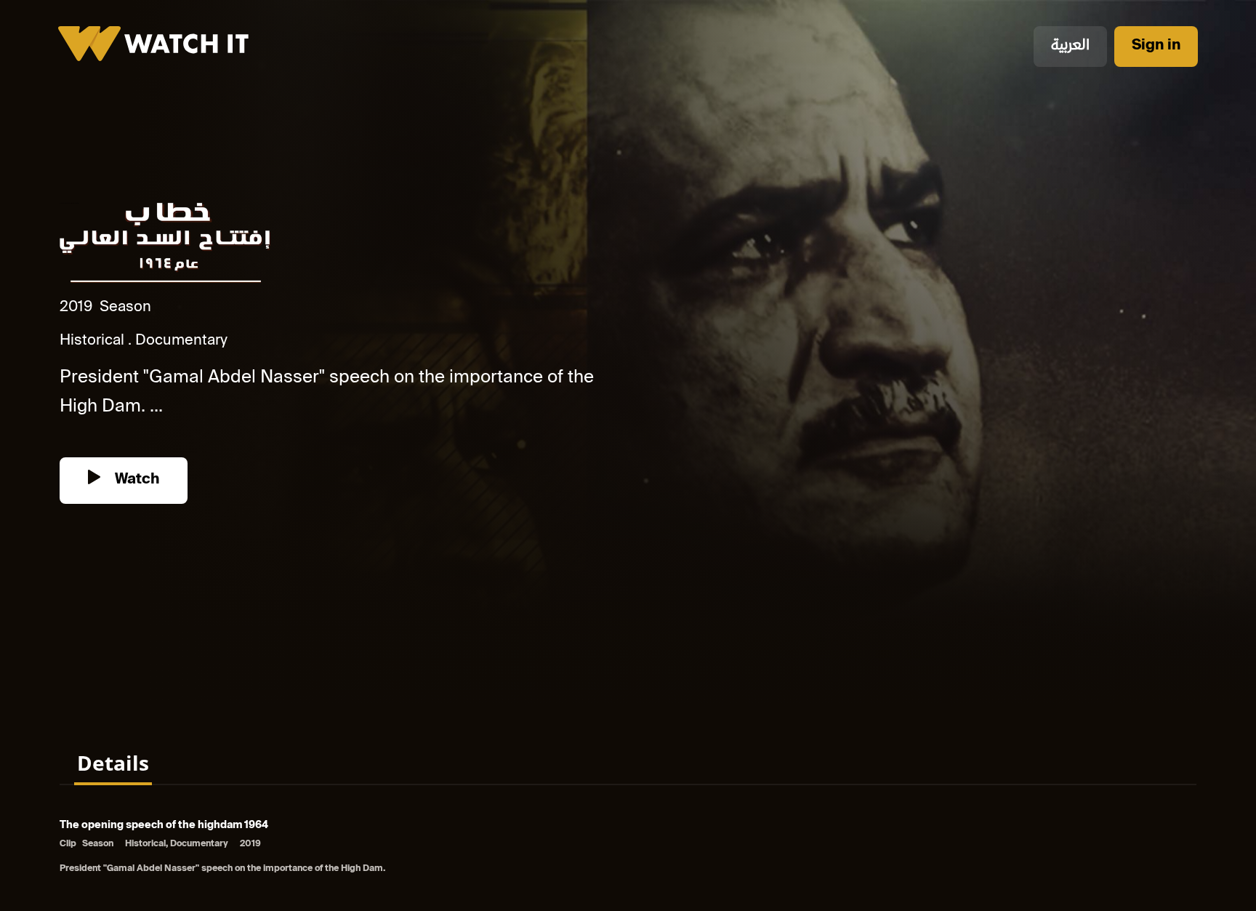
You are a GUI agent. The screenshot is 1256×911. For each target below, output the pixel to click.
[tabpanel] (628, 848)
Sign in (1156, 46)
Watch (135, 480)
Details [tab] (113, 762)
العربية (1070, 46)
